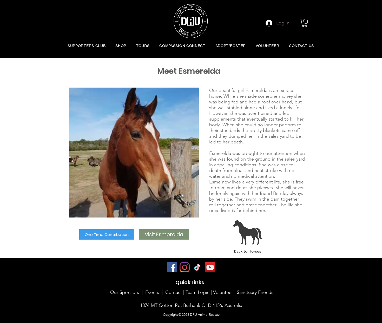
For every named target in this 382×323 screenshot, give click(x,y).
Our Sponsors (124, 292)
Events (152, 292)
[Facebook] (172, 267)
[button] (304, 23)
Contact (173, 292)
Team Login (197, 292)
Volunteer (223, 292)
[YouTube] (210, 267)
